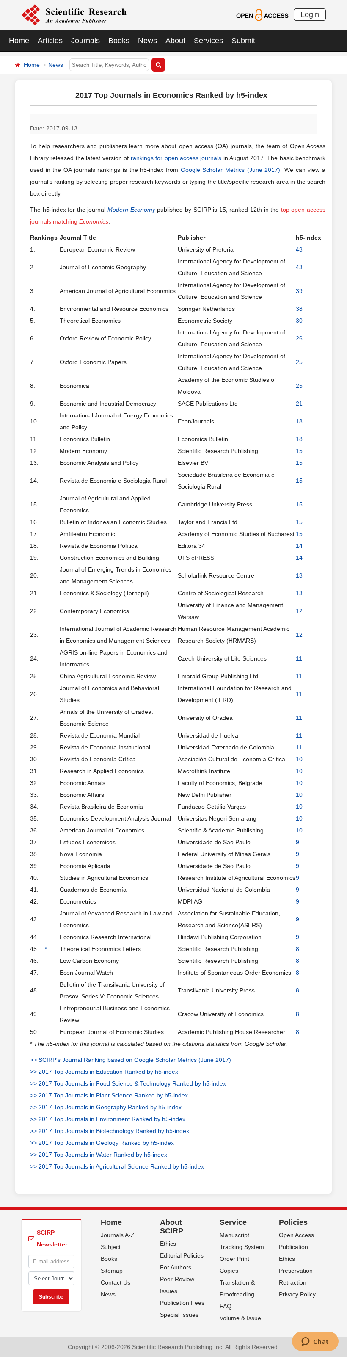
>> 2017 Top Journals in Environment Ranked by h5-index (107, 1119)
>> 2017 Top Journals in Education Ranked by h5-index (104, 1071)
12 (299, 611)
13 (299, 575)
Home (19, 40)
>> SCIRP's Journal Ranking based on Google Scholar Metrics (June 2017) (130, 1059)
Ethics (168, 1243)
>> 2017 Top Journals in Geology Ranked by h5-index (102, 1142)
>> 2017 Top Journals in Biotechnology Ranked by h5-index (109, 1131)
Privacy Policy (297, 1294)
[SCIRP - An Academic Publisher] (74, 14)
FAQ (225, 1306)
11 (299, 658)
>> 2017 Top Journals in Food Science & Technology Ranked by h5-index (128, 1083)
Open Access (296, 1235)
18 (299, 421)
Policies (293, 1222)
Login (309, 14)
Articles (50, 40)
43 (299, 249)
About (175, 40)
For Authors (175, 1267)
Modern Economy (131, 209)
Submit (243, 40)
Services (208, 40)
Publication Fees (182, 1302)
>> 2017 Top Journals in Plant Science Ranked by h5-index (109, 1095)
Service (233, 1222)
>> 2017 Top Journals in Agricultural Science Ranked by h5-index (117, 1166)
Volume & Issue (240, 1318)
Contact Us (115, 1282)
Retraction (292, 1282)
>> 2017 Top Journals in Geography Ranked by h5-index (106, 1107)
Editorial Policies (182, 1255)
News (147, 40)
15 (299, 451)
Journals (85, 40)
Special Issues (179, 1314)
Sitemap (112, 1270)
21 (299, 403)
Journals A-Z (118, 1235)
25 (299, 362)
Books (118, 40)
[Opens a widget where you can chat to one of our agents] (315, 1342)
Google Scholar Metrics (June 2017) (231, 169)
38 (299, 308)
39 (299, 290)
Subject (111, 1247)
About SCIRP (171, 1226)
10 (299, 759)
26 (299, 338)
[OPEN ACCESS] (262, 14)
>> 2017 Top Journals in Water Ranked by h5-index (98, 1154)
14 (299, 545)
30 (299, 320)
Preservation (296, 1270)
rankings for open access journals (176, 158)
